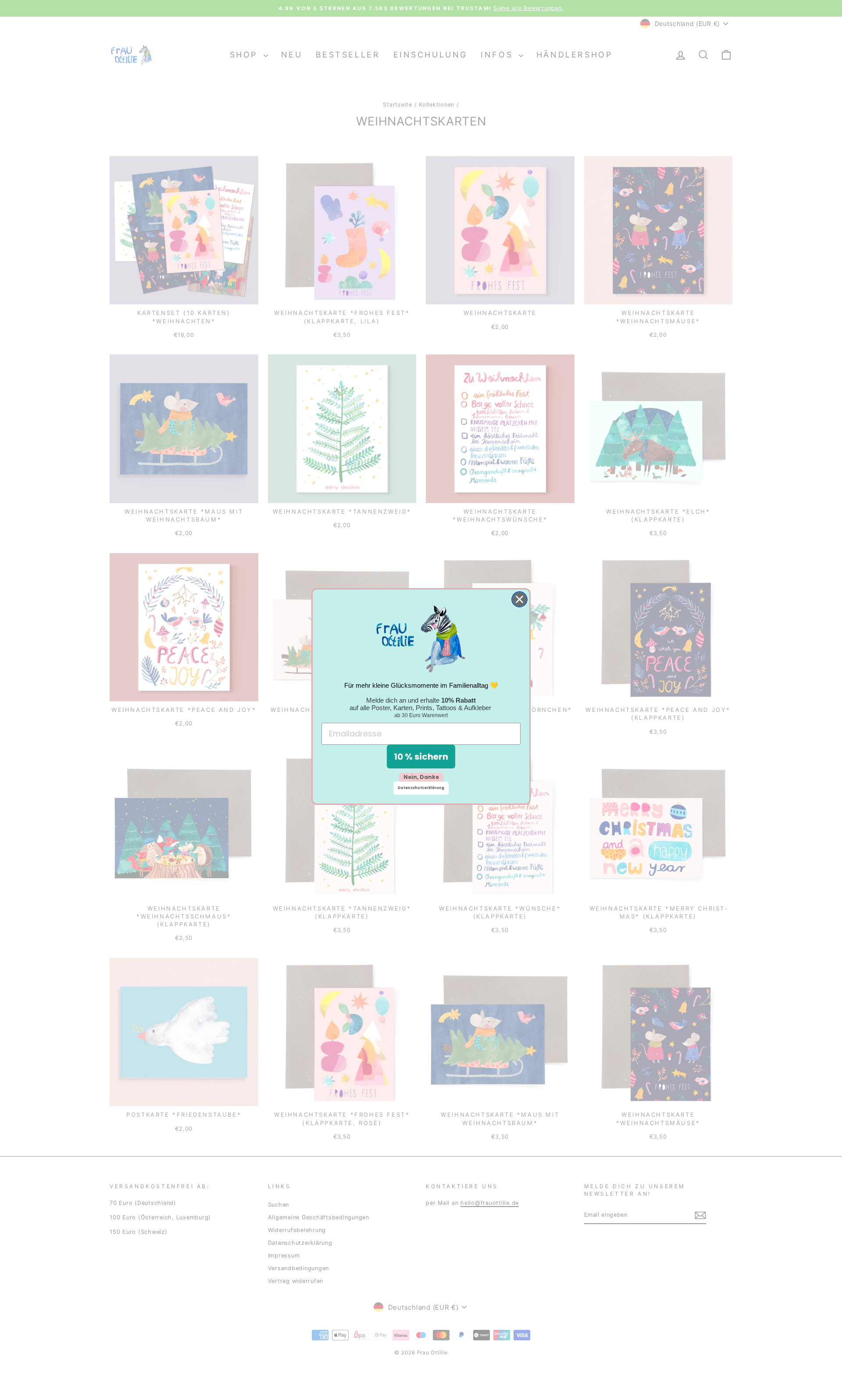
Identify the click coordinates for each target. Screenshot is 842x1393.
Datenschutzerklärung (421, 788)
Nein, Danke (421, 777)
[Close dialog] (519, 599)
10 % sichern (421, 756)
